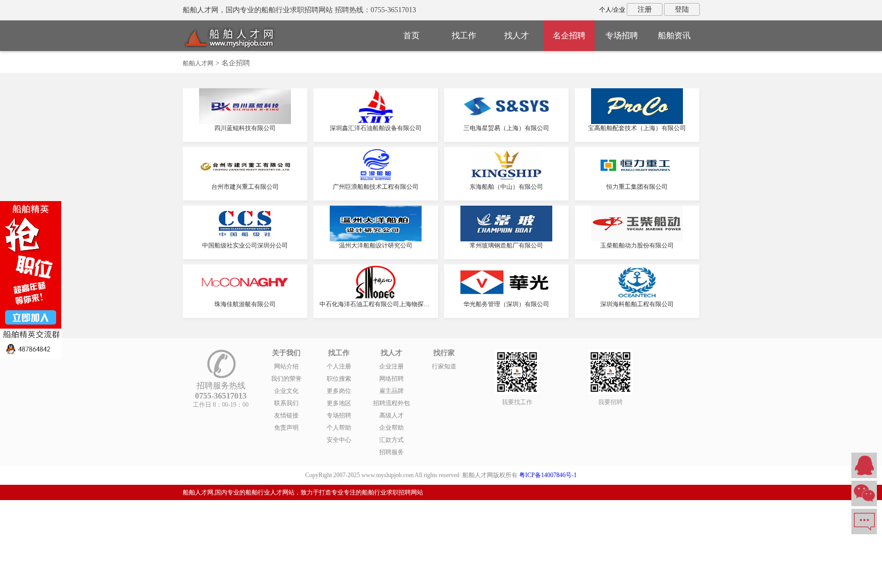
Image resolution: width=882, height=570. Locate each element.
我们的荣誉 (286, 378)
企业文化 (286, 390)
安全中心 (339, 439)
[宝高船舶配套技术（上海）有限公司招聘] (637, 122)
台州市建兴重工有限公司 (245, 186)
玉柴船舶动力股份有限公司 (637, 245)
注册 (645, 9)
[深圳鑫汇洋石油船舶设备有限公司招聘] (376, 122)
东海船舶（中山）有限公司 (506, 186)
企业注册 (391, 366)
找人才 (516, 35)
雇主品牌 (391, 390)
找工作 (464, 35)
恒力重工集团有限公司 (637, 186)
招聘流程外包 (391, 403)
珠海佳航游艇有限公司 (245, 304)
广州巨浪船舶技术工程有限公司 (376, 186)
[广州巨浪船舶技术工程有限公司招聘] (376, 180)
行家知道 (444, 366)
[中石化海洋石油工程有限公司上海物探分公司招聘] (376, 298)
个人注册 (339, 366)
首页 (411, 35)
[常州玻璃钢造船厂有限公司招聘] (506, 239)
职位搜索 (339, 378)
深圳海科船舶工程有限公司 (637, 304)
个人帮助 (339, 427)
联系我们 (286, 403)
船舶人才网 (198, 63)
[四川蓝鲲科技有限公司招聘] (245, 122)
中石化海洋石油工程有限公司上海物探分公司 (381, 304)
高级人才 (391, 415)
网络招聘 (391, 378)
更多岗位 (339, 390)
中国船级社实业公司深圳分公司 (245, 245)
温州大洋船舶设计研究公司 (375, 245)
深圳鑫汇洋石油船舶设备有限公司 (376, 128)
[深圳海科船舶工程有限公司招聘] (637, 298)
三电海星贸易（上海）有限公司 (506, 128)
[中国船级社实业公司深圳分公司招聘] (245, 239)
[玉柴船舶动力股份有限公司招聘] (637, 239)
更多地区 (339, 403)
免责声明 (286, 427)
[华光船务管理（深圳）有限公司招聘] (506, 298)
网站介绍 (286, 366)
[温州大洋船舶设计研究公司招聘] (376, 239)
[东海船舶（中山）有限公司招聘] (506, 180)
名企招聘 (569, 35)
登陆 (682, 9)
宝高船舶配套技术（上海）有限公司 (637, 128)
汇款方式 (391, 439)
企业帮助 (391, 427)
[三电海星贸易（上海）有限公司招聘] (506, 122)
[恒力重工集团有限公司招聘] (637, 180)
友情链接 (286, 415)
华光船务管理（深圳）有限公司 (506, 304)
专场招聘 (621, 35)
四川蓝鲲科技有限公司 (245, 128)
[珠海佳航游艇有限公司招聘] (245, 298)
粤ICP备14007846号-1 (548, 475)
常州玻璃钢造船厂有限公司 (506, 245)
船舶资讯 (674, 35)
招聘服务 (391, 452)
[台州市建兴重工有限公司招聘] (245, 180)
